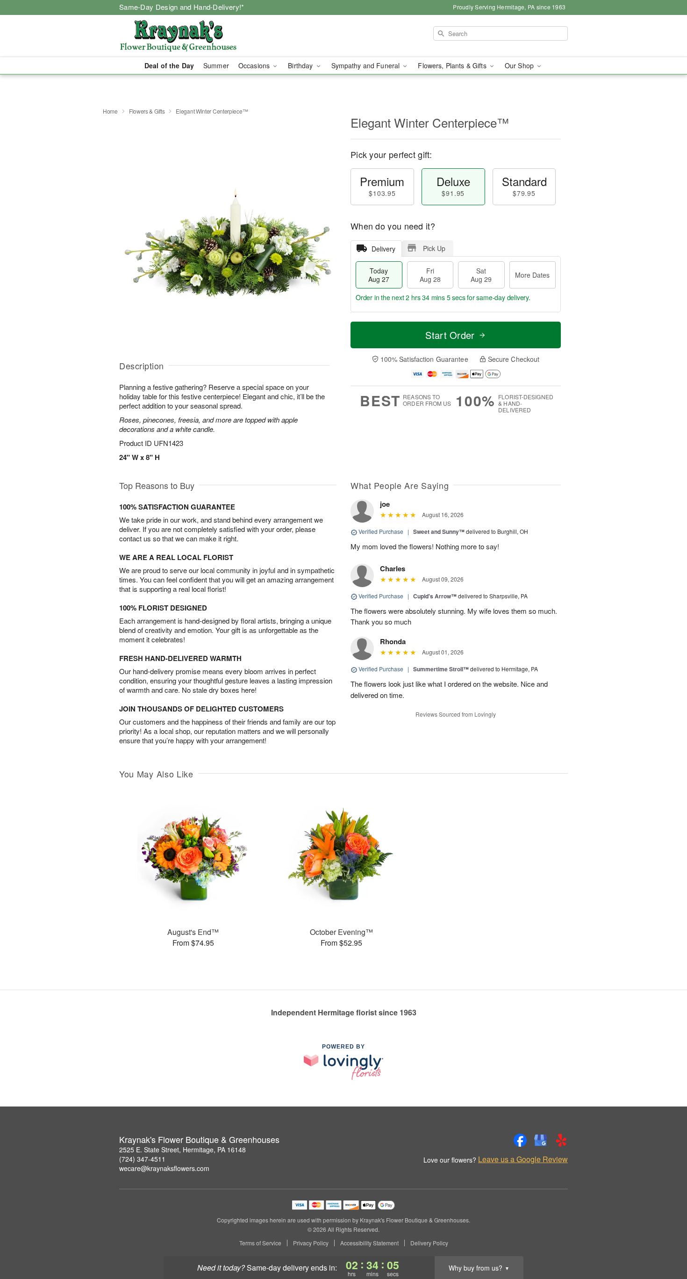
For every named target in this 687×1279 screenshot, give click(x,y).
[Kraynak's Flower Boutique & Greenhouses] (186, 36)
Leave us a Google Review (523, 1159)
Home (110, 111)
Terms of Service (260, 1243)
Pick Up (434, 248)
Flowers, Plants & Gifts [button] (453, 65)
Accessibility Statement (369, 1243)
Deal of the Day (169, 65)
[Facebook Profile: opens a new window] (520, 1140)
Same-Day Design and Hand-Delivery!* (181, 7)
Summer (216, 65)
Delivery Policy (429, 1243)
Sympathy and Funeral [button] (366, 65)
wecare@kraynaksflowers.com (164, 1168)
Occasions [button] (255, 65)
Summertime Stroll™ (441, 669)
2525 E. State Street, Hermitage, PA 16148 (182, 1149)
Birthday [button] (301, 65)
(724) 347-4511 (142, 1159)
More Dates (532, 275)
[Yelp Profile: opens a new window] (561, 1140)
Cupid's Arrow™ (435, 596)
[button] (662, 1239)
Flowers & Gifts (147, 111)
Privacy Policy (311, 1243)
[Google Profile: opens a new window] (540, 1140)
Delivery (383, 248)
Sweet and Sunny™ (439, 531)
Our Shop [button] (520, 65)
